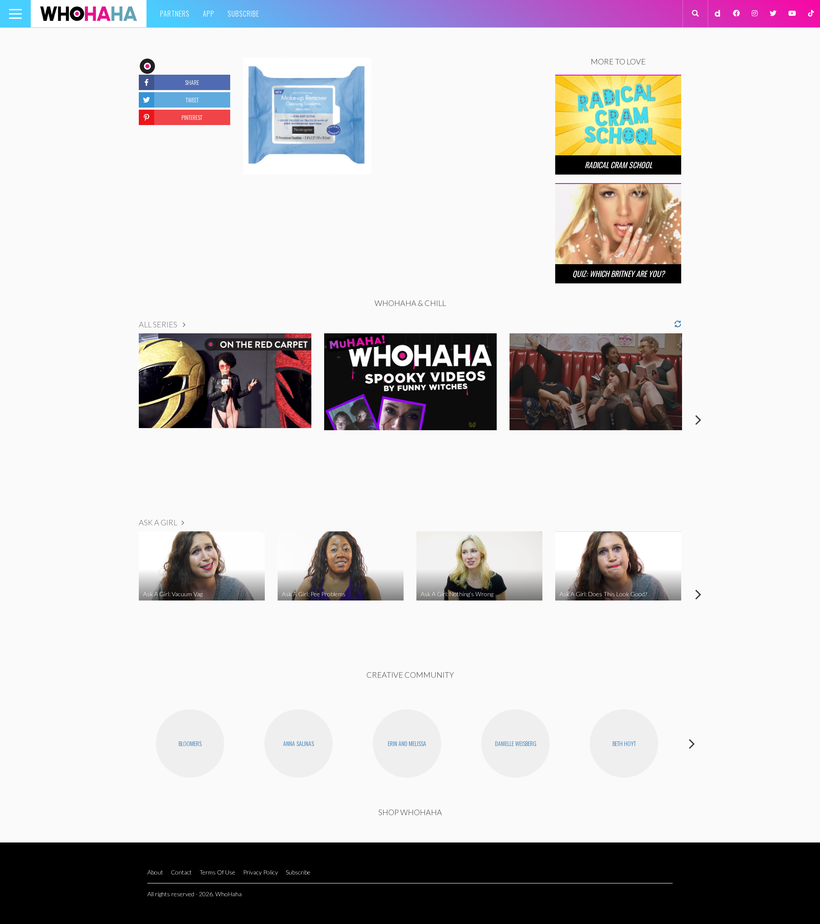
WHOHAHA (88, 13)
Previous (121, 419)
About (155, 872)
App (208, 14)
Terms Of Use (217, 872)
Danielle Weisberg (515, 743)
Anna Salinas (298, 743)
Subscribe (243, 14)
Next (698, 419)
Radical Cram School (618, 164)
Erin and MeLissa (407, 743)
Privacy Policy (260, 872)
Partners (175, 14)
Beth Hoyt (624, 743)
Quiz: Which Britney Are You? (618, 273)
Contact (181, 872)
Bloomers (190, 743)
